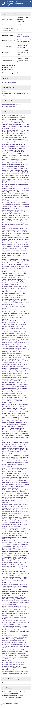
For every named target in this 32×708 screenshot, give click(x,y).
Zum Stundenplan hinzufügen (11, 703)
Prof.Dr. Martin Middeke (9, 82)
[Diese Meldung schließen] (31, 1)
